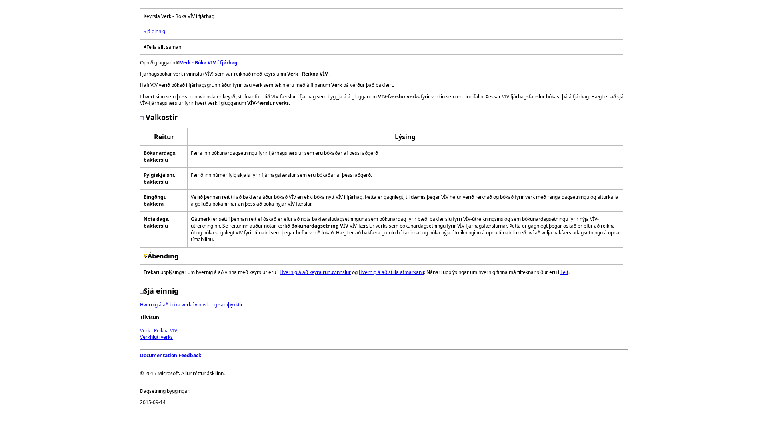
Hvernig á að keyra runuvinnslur (315, 272)
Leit (564, 272)
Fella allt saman (163, 47)
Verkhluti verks (156, 337)
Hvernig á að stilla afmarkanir (391, 272)
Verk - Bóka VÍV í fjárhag (209, 62)
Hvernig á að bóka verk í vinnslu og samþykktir (191, 304)
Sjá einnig (154, 31)
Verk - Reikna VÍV (158, 330)
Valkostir (161, 117)
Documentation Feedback (170, 355)
